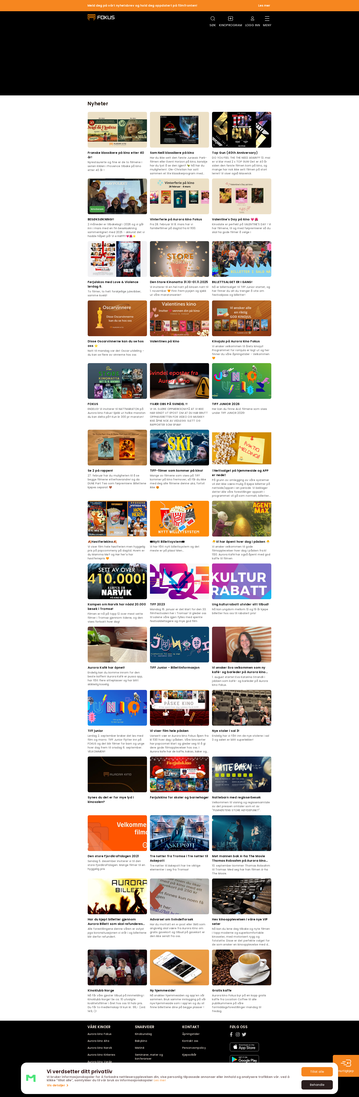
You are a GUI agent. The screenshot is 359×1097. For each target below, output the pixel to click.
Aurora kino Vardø (100, 1062)
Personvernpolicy (194, 1048)
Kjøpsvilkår (189, 1055)
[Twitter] (244, 1034)
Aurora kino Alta (98, 1041)
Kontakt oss (190, 1041)
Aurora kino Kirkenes (101, 1055)
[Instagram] (238, 1034)
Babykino (141, 1041)
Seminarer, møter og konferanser (149, 1057)
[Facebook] (232, 1034)
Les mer (160, 1080)
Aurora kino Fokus (100, 1034)
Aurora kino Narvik (100, 1048)
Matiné (140, 1048)
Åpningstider (191, 1034)
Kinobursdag (143, 1034)
